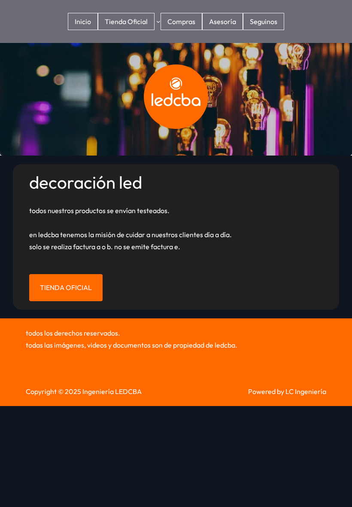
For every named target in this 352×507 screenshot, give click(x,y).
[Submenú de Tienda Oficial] (158, 21)
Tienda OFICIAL (66, 287)
